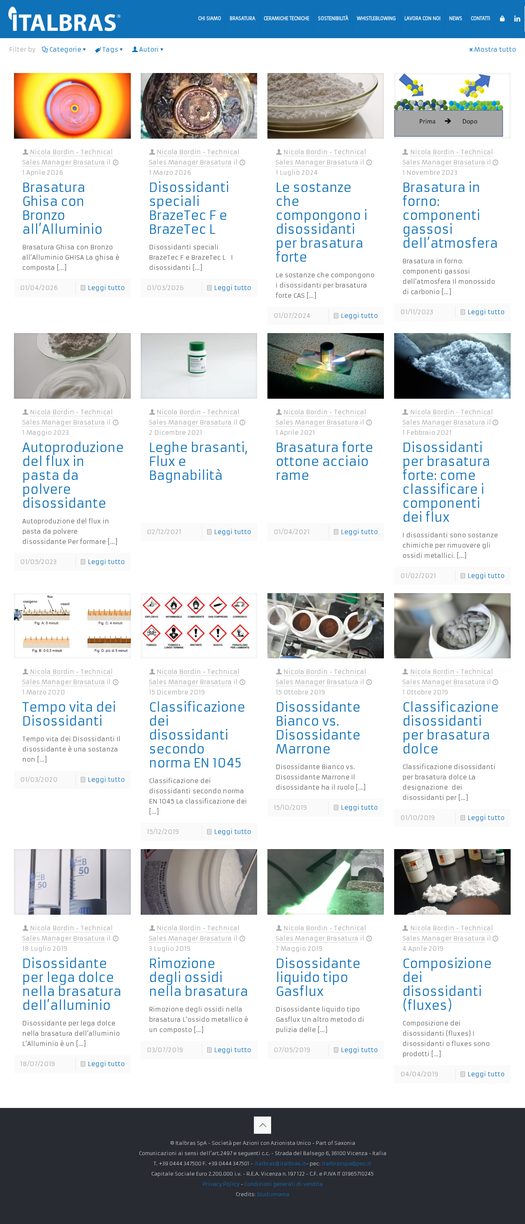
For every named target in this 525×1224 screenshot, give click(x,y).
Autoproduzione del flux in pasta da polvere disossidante (73, 475)
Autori (149, 49)
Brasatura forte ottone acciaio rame (324, 461)
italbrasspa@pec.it (346, 1163)
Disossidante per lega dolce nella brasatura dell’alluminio (71, 984)
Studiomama (273, 1194)
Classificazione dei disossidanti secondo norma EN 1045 (197, 735)
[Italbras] (64, 18)
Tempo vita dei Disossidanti (69, 714)
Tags (110, 49)
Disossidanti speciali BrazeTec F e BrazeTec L (189, 208)
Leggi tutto (106, 288)
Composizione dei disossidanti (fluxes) (447, 984)
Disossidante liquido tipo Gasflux (318, 977)
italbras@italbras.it (280, 1163)
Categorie (65, 49)
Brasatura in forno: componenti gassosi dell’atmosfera (450, 215)
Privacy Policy (221, 1184)
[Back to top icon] (262, 1125)
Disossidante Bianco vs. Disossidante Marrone (318, 728)
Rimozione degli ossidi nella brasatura (198, 977)
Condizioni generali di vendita (283, 1184)
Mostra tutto (495, 49)
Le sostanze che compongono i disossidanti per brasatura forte (322, 222)
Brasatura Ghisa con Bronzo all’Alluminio (62, 208)
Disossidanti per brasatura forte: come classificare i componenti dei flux (446, 482)
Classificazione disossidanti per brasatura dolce (450, 728)
